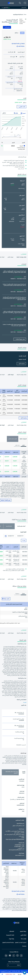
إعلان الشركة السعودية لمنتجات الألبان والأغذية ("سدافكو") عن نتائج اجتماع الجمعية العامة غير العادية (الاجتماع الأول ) (14, 285)
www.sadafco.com (19, 855)
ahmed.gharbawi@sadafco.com (16, 850)
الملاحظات (11, 931)
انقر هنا (24, 702)
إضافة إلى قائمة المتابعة (18, 43)
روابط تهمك (11, 939)
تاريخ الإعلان (24, 391)
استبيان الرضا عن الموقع (20, 942)
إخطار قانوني (23, 935)
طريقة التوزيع (3, 391)
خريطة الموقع (23, 931)
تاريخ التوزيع (10, 391)
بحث (24, 540)
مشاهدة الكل (22, 364)
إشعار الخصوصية (10, 935)
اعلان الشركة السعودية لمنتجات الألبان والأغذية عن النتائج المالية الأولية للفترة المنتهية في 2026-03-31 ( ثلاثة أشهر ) (14, 312)
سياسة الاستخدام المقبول (8, 942)
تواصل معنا (23, 939)
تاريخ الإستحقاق (17, 391)
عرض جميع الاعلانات (20, 339)
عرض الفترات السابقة (5, 500)
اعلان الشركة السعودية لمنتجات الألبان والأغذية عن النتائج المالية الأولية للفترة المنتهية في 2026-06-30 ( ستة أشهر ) (14, 272)
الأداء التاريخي (22, 107)
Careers (24, 946)
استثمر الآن (7, 27)
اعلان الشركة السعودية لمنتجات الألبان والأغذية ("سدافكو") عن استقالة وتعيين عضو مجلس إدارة (14, 325)
